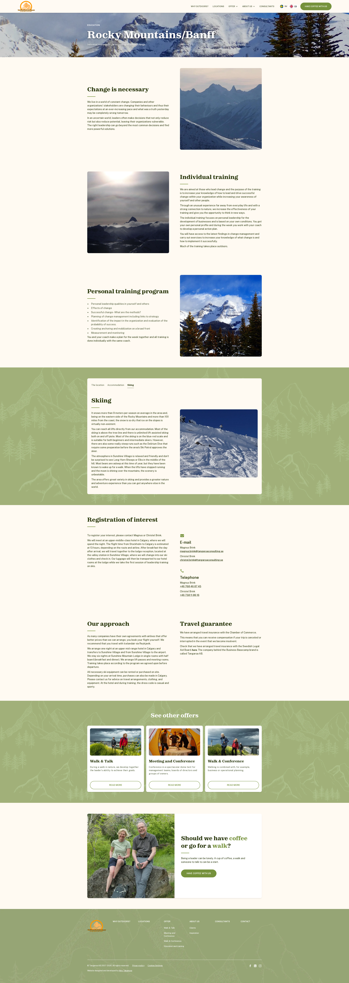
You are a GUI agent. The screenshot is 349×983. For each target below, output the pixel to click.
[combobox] (293, 6)
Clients (192, 928)
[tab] (97, 385)
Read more (115, 785)
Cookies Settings (155, 965)
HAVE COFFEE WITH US (199, 873)
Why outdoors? (199, 6)
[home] (26, 6)
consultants (266, 6)
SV (286, 6)
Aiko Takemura (125, 971)
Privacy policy (138, 965)
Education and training (174, 946)
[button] (233, 6)
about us (247, 6)
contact (245, 921)
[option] (283, 6)
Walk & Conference (172, 941)
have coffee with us (316, 6)
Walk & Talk (169, 928)
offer (231, 6)
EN (295, 6)
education (93, 25)
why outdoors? (121, 921)
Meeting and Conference (169, 934)
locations (218, 6)
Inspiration (194, 933)
